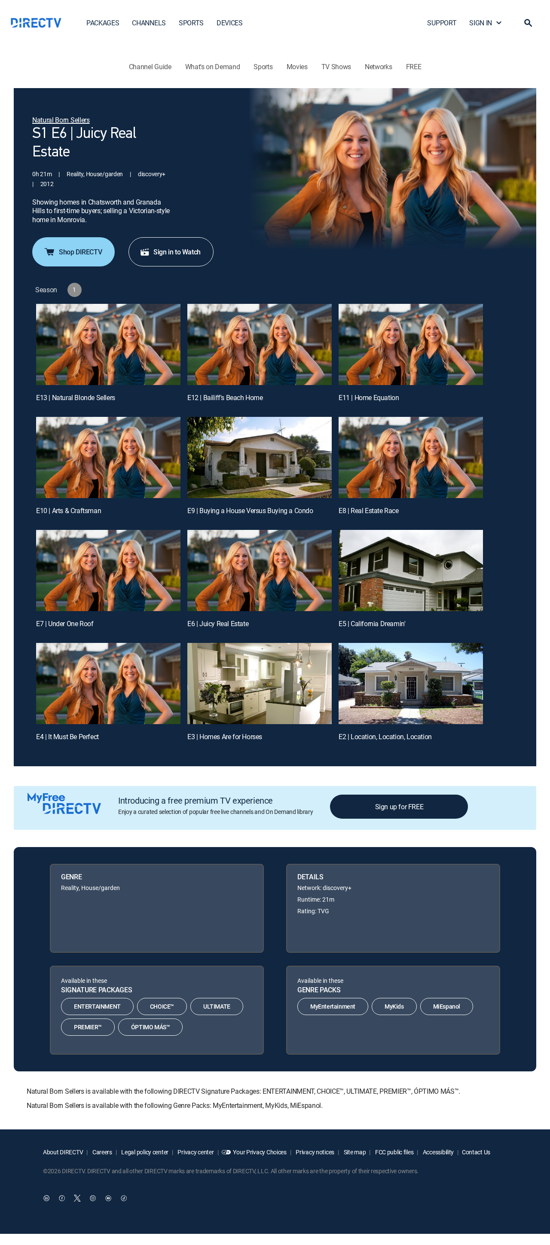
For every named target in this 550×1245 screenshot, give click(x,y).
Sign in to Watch (177, 252)
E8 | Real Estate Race (369, 510)
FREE (414, 66)
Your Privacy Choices (259, 1152)
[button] (528, 23)
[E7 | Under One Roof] (108, 570)
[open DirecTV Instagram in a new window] (92, 1198)
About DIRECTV (63, 1152)
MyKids (394, 1006)
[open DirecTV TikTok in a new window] (123, 1198)
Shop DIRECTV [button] (80, 252)
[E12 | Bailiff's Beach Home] (259, 344)
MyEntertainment (332, 1006)
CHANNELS (148, 23)
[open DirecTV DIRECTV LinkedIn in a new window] (46, 1198)
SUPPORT (441, 23)
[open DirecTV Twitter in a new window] (77, 1198)
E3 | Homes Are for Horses (224, 736)
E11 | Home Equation (369, 397)
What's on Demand (212, 66)
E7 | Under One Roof (64, 623)
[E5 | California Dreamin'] (411, 570)
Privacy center (195, 1152)
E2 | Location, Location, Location (385, 736)
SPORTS (191, 23)
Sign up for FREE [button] (399, 806)
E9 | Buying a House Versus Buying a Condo (250, 510)
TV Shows (336, 66)
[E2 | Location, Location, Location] (411, 683)
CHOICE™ (162, 1006)
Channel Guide (150, 66)
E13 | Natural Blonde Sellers (75, 397)
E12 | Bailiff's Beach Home (225, 397)
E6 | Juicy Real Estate (217, 623)
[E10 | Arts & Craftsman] (108, 457)
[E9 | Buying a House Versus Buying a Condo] (259, 457)
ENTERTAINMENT (97, 1006)
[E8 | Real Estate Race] (411, 457)
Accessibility (438, 1152)
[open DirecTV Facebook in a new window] (61, 1198)
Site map (354, 1152)
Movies (297, 66)
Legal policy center (144, 1152)
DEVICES (230, 23)
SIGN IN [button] (480, 23)
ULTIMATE (216, 1006)
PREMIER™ (88, 1027)
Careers (101, 1152)
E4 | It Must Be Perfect (67, 736)
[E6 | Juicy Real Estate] (259, 570)
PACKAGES (102, 23)
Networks (378, 66)
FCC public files (393, 1152)
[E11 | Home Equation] (411, 344)
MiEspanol (446, 1006)
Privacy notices (315, 1152)
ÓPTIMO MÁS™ (150, 1027)
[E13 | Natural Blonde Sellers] (108, 344)
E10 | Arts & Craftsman (68, 510)
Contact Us (476, 1152)
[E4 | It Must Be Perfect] (108, 683)
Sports (263, 66)
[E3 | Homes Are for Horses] (259, 683)
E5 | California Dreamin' (372, 623)
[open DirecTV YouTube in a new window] (108, 1198)
